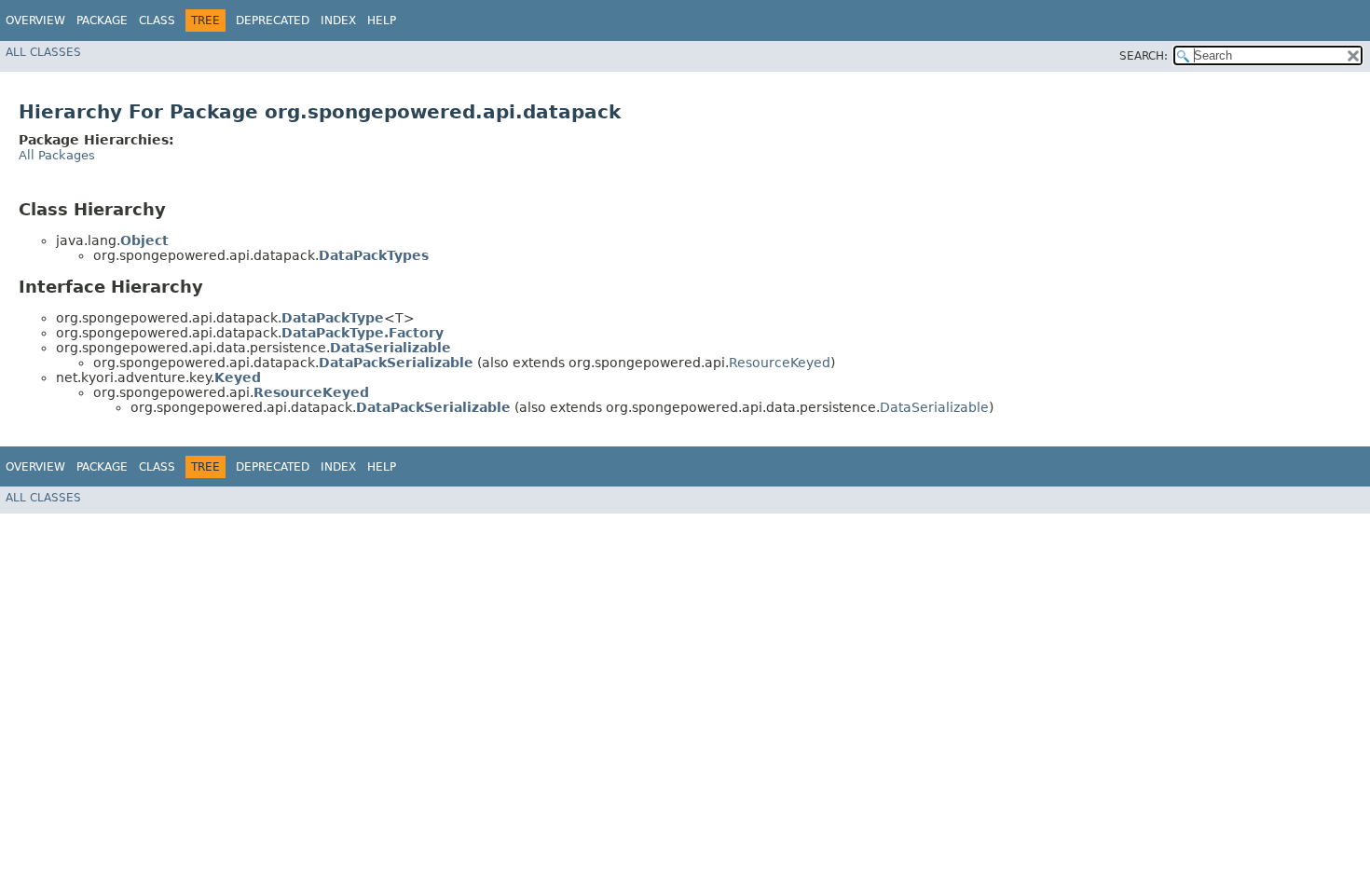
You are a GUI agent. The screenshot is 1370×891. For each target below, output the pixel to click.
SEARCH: (1143, 55)
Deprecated (272, 20)
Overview (35, 20)
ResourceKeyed (779, 362)
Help (381, 20)
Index (338, 20)
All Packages (57, 155)
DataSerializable (934, 407)
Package (102, 20)
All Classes (43, 52)
